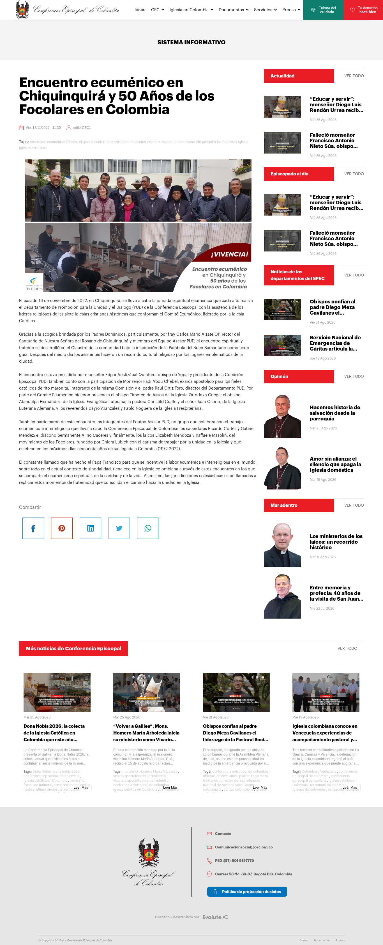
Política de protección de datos (251, 892)
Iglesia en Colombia (189, 10)
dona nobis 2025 (66, 771)
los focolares (227, 142)
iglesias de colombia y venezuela (318, 789)
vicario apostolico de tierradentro (139, 776)
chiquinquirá (206, 142)
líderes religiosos (79, 142)
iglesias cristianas (33, 148)
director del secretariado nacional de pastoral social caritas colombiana (231, 785)
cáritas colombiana (238, 789)
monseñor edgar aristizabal (151, 142)
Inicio (140, 10)
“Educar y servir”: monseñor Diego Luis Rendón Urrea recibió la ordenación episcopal (336, 110)
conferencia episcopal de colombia (51, 776)
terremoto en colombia (328, 785)
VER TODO (354, 76)
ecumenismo (184, 142)
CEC (155, 10)
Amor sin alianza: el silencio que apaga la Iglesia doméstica (335, 464)
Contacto (223, 834)
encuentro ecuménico (47, 142)
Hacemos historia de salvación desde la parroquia (335, 413)
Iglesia (243, 142)
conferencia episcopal (111, 142)
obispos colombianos (220, 776)
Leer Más (81, 788)
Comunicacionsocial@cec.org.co (244, 847)
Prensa (289, 10)
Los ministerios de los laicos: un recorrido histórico (336, 542)
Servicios (263, 10)
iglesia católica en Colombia (45, 780)
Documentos (231, 10)
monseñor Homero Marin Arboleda (150, 771)
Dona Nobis (42, 771)
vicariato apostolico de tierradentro (141, 780)
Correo (303, 940)
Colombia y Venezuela (319, 771)
